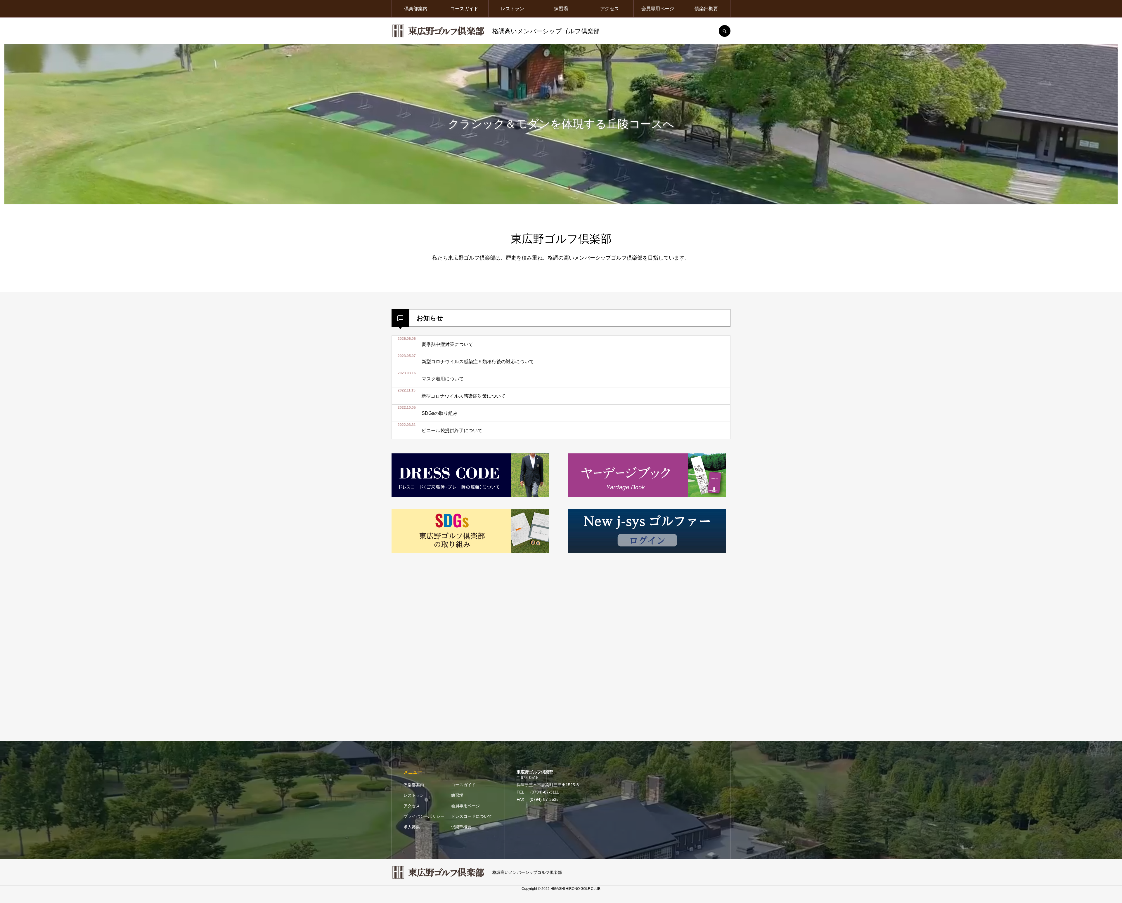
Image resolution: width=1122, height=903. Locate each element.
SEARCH (724, 31)
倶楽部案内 (415, 8)
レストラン (512, 8)
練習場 (561, 8)
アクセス (609, 8)
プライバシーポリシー (424, 816)
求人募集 (412, 826)
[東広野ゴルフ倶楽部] (438, 31)
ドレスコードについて (471, 816)
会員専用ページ (657, 8)
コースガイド (464, 8)
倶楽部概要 (706, 8)
